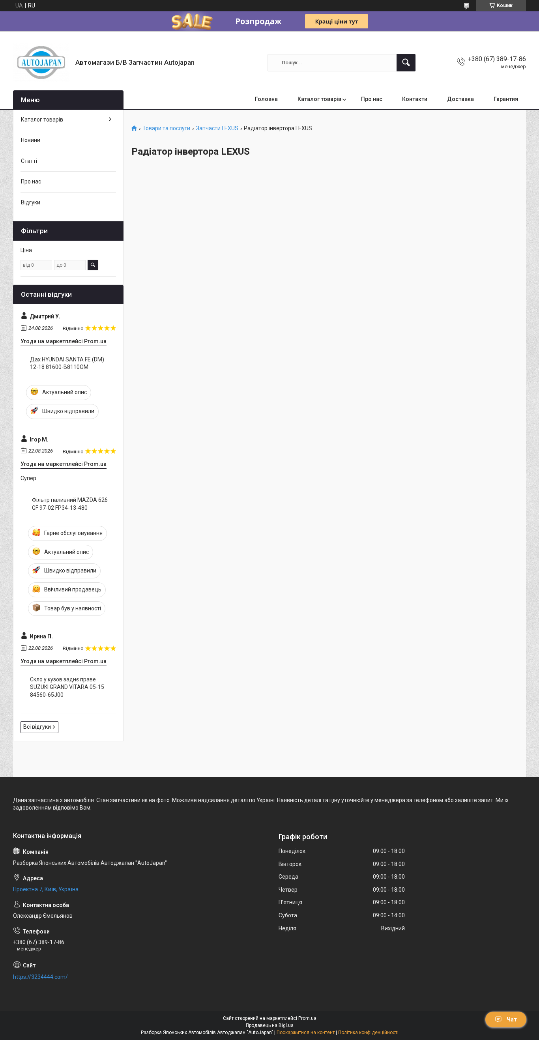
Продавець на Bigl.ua (270, 1025)
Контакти (414, 99)
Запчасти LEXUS (217, 128)
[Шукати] (406, 62)
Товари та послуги (166, 128)
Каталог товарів (319, 99)
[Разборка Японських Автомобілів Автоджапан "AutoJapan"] (41, 62)
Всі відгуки (37, 727)
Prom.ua (307, 1018)
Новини (30, 140)
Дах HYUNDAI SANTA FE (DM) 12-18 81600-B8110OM (67, 363)
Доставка (460, 99)
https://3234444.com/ (40, 977)
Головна (266, 99)
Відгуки (30, 202)
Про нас (371, 99)
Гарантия (506, 99)
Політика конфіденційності (368, 1032)
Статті (29, 161)
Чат (512, 1019)
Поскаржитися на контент (306, 1032)
